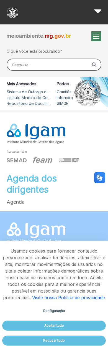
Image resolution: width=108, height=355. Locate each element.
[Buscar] (94, 64)
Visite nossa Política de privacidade (68, 297)
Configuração (54, 311)
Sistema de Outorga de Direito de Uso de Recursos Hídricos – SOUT (29, 91)
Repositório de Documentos (29, 103)
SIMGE (62, 103)
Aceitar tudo (54, 325)
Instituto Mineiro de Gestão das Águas (29, 97)
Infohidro (65, 97)
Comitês (64, 91)
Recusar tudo (54, 340)
